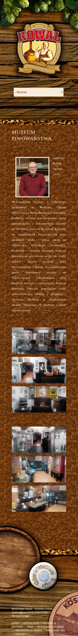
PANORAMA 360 (55, 630)
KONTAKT (21, 634)
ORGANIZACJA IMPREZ (29, 630)
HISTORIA (17, 627)
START (16, 623)
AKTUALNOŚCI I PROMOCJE (40, 623)
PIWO (30, 627)
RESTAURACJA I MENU (50, 627)
